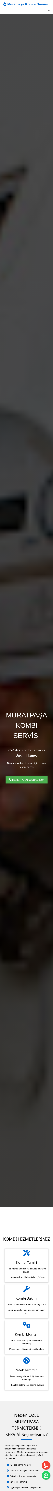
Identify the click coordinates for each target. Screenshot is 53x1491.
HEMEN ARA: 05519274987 (27, 779)
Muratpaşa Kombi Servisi (27, 4)
